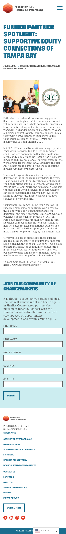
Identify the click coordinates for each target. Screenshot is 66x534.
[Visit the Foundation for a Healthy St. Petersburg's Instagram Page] (17, 518)
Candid (7, 493)
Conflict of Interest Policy (17, 439)
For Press (8, 477)
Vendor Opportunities (15, 488)
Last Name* (10, 339)
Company (8, 366)
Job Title (8, 379)
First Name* (10, 326)
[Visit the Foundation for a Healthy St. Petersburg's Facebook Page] (5, 518)
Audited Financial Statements (19, 450)
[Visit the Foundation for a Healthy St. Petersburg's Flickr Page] (23, 518)
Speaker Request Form (15, 460)
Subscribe (14, 508)
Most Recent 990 (12, 444)
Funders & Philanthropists (34, 66)
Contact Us (9, 472)
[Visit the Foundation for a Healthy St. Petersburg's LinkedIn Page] (11, 518)
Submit (11, 395)
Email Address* (12, 352)
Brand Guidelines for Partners (19, 465)
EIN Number (9, 455)
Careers (8, 482)
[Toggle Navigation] (60, 8)
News (52, 66)
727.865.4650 (9, 433)
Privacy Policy (11, 498)
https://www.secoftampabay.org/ (22, 264)
